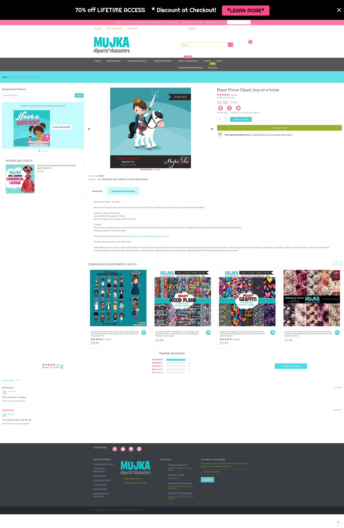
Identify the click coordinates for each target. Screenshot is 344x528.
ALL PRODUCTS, (105, 179)
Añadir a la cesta (240, 119)
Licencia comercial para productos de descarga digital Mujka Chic (56, 166)
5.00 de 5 (60, 365)
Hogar (5, 77)
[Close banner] (339, 10)
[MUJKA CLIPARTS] (111, 44)
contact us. (186, 253)
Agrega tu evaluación (226, 97)
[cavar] (178, 447)
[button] (146, 169)
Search (79, 95)
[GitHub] (148, 447)
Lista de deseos (114, 28)
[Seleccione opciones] (143, 332)
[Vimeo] (168, 447)
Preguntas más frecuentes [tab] (123, 191)
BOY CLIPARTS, (119, 179)
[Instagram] (131, 448)
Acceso (98, 28)
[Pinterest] (139, 448)
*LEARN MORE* (245, 10)
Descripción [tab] (97, 191)
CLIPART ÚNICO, (134, 179)
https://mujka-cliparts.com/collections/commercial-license (145, 236)
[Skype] (175, 447)
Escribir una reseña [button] (291, 366)
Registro (192, 28)
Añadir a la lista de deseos (245, 112)
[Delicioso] (171, 447)
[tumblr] (161, 447)
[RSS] (151, 447)
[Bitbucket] (158, 447)
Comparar (132, 28)
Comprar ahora (279, 127)
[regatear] (165, 447)
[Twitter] (238, 108)
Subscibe (207, 480)
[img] (8, 388)
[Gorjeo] (123, 448)
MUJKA (101, 176)
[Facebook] (229, 108)
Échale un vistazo (61, 127)
